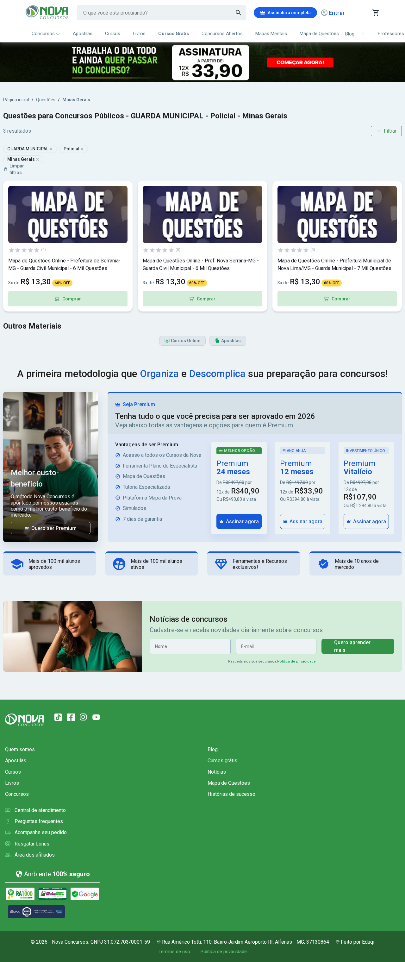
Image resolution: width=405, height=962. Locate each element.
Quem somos (20, 749)
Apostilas (82, 33)
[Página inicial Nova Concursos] (24, 720)
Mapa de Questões (319, 33)
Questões (45, 99)
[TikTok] (58, 717)
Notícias (217, 772)
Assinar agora (242, 522)
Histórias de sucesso (231, 794)
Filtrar (390, 131)
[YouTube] (96, 717)
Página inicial (16, 99)
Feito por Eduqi (357, 942)
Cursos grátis (222, 761)
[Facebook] (71, 717)
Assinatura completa (289, 12)
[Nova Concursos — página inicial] (47, 12)
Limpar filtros (16, 169)
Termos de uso (174, 951)
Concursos (43, 33)
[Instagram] (83, 717)
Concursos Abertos (222, 33)
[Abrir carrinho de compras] (375, 12)
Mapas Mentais (271, 33)
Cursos (112, 33)
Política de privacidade (296, 661)
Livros (139, 33)
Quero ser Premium (54, 528)
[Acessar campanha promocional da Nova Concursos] (202, 62)
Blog (213, 749)
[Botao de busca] (238, 12)
